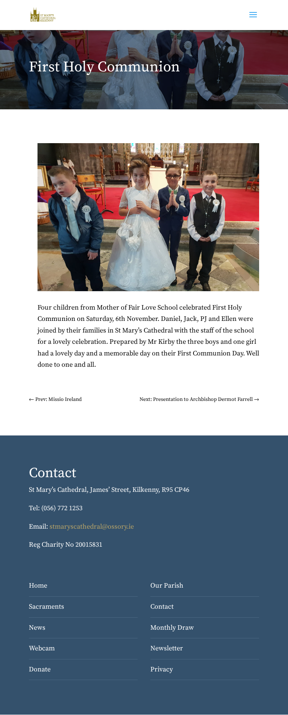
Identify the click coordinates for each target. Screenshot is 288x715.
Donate (40, 669)
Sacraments (46, 606)
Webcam (42, 648)
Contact (162, 606)
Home (38, 585)
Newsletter (166, 648)
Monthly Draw (172, 627)
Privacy (161, 669)
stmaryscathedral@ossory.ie (92, 526)
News (37, 627)
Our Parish (166, 585)
